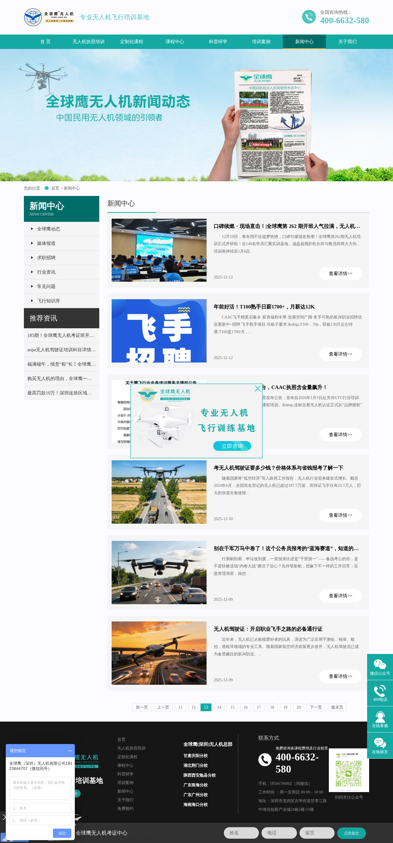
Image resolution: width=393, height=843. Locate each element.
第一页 (142, 707)
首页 (55, 188)
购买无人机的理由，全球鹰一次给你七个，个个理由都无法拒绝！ (94, 378)
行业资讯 (46, 272)
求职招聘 (46, 257)
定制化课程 (131, 41)
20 (299, 707)
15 (232, 707)
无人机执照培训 (89, 41)
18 (272, 707)
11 (180, 707)
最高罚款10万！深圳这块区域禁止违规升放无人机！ (80, 392)
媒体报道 (46, 243)
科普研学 (218, 41)
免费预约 (125, 808)
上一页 (163, 707)
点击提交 (351, 833)
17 (259, 707)
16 (246, 707)
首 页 (45, 41)
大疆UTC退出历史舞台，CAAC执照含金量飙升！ (271, 387)
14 (219, 707)
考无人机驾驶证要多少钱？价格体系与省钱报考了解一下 (278, 468)
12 (194, 707)
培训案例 (261, 41)
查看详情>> (340, 273)
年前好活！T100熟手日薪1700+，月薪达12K (264, 307)
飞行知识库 (48, 300)
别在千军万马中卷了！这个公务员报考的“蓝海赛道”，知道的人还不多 (294, 548)
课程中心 (175, 41)
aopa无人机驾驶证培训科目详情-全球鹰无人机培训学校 (83, 349)
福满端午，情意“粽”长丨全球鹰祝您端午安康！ (75, 364)
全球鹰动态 (48, 228)
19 (285, 707)
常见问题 (46, 286)
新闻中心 (304, 41)
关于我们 (347, 41)
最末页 (337, 707)
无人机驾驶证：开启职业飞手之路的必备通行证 (268, 629)
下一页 (316, 707)
